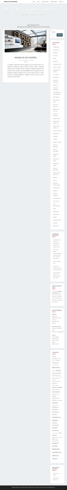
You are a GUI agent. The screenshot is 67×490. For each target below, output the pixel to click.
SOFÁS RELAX (56, 214)
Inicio (34, 1)
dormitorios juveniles (56, 375)
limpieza (57, 394)
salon (60, 433)
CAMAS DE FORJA (57, 67)
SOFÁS (54, 208)
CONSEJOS (55, 85)
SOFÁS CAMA (56, 211)
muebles (55, 403)
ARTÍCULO (55, 55)
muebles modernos (55, 429)
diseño (58, 370)
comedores (55, 363)
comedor (57, 360)
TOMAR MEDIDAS (57, 220)
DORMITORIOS (56, 118)
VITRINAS (55, 223)
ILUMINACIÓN (56, 133)
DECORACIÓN (56, 97)
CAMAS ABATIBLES (57, 64)
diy (52, 373)
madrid (54, 400)
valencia (55, 458)
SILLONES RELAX (57, 198)
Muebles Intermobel (11, 1)
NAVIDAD (55, 177)
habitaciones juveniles (56, 389)
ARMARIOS (55, 52)
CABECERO (55, 61)
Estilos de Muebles (57, 130)
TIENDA (55, 217)
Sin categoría (56, 201)
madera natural (55, 398)
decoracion (56, 367)
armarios (54, 356)
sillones (54, 439)
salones (54, 435)
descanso (53, 370)
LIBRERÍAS (55, 136)
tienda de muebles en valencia (56, 452)
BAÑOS (54, 58)
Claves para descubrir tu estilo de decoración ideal (57, 267)
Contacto (61, 1)
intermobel (56, 392)
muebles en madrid (55, 413)
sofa (57, 439)
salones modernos (55, 437)
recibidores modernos (55, 433)
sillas (60, 437)
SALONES (55, 190)
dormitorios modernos (56, 381)
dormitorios (57, 373)
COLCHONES (56, 74)
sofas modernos (55, 441)
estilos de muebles (55, 385)
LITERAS (55, 139)
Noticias (55, 180)
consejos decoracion (55, 365)
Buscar (53, 32)
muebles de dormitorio (55, 405)
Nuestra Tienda (54, 1)
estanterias (54, 383)
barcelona (55, 358)
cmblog (31, 60)
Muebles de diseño (26, 57)
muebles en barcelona (55, 408)
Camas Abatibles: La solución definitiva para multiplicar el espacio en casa (57, 243)
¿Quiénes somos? (45, 1)
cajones (53, 360)
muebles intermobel (55, 424)
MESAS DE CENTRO (57, 142)
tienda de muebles (55, 444)
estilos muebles (57, 387)
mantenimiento (59, 400)
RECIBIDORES (56, 188)
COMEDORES (56, 77)
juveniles (54, 394)
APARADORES (56, 47)
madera (54, 396)
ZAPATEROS (55, 225)
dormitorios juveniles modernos (55, 379)
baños (59, 358)
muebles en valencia (56, 418)
